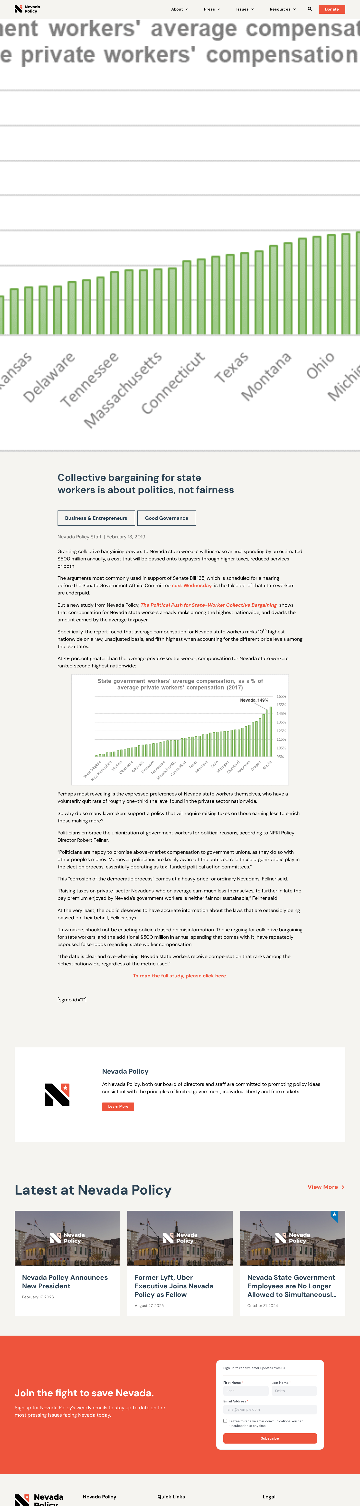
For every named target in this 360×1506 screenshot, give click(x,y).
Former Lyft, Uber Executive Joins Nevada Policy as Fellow (174, 1286)
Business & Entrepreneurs (96, 518)
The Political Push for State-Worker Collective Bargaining (209, 605)
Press (209, 9)
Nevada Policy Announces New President (65, 1282)
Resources (280, 9)
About (177, 9)
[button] (310, 9)
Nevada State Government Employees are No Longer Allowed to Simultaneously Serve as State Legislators (291, 1290)
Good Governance (166, 518)
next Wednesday (192, 585)
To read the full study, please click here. (180, 975)
